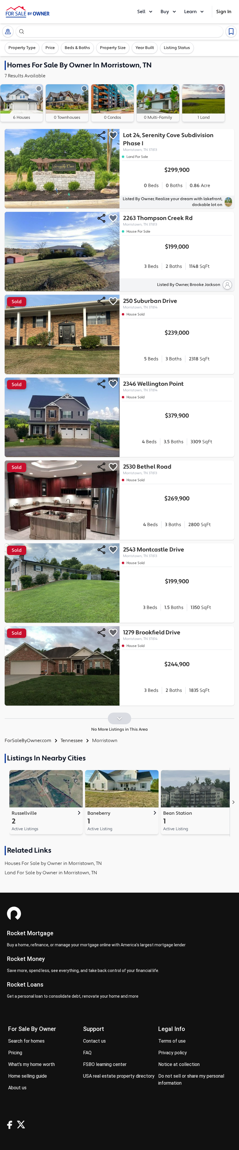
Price (50, 47)
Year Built (145, 47)
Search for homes (26, 1041)
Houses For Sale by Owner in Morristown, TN (53, 863)
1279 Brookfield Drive (151, 635)
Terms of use (172, 1041)
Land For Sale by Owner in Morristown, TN (51, 873)
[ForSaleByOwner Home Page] (28, 12)
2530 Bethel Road (147, 469)
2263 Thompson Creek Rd (157, 220)
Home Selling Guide (27, 1076)
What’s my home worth (31, 1064)
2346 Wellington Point (153, 386)
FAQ (87, 1052)
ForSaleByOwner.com (28, 741)
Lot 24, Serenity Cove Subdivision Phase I (168, 142)
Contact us (94, 1041)
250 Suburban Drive (150, 303)
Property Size (113, 47)
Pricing (15, 1052)
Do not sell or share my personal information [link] (191, 1079)
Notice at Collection (179, 1064)
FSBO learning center (104, 1064)
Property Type (22, 47)
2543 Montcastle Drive (153, 552)
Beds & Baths (77, 47)
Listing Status (177, 47)
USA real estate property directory (118, 1076)
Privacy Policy (172, 1052)
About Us (17, 1087)
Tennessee (72, 741)
